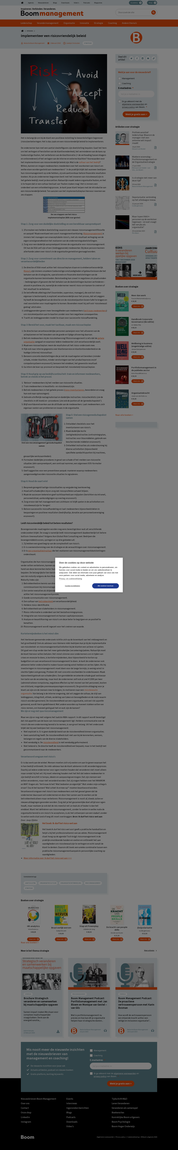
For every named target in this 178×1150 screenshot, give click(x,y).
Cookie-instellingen (72, 586)
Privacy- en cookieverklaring (70, 579)
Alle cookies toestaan (105, 586)
